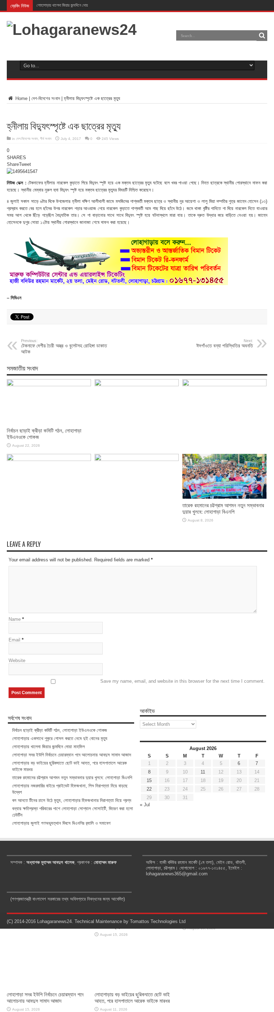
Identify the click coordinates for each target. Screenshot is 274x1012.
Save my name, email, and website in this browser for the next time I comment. (182, 681)
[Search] (262, 35)
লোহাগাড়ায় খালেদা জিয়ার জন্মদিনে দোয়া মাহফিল (68, 5)
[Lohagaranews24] (72, 29)
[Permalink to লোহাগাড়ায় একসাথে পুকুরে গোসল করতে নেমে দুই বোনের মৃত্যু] (137, 384)
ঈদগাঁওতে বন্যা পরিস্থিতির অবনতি (224, 343)
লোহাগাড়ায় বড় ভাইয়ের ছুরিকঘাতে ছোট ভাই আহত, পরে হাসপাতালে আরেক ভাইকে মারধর (132, 997)
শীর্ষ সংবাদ (45, 139)
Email (14, 640)
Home (20, 98)
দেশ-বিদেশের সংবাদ (45, 98)
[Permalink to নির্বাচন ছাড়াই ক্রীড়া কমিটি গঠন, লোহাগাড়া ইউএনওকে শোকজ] (49, 384)
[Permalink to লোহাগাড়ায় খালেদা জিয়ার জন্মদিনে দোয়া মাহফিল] (224, 384)
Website (17, 660)
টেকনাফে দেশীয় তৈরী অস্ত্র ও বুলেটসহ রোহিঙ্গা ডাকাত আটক (64, 347)
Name (15, 619)
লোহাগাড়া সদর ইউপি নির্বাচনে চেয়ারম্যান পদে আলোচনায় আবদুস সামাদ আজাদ (45, 997)
